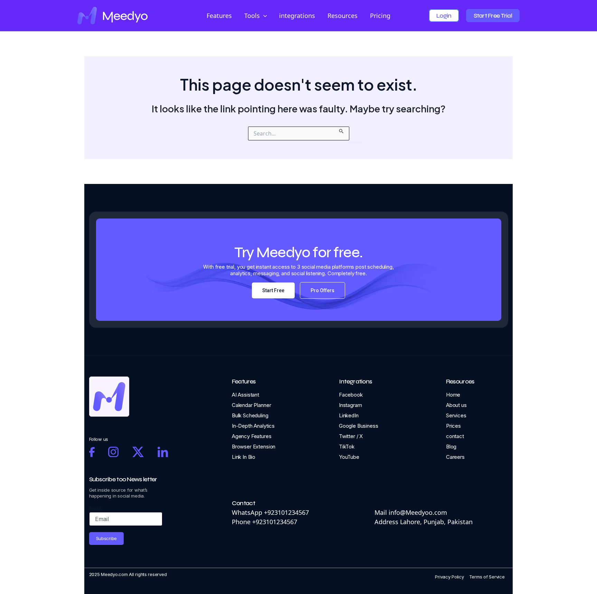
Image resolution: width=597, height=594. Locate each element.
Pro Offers (322, 290)
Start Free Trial (493, 15)
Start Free (273, 290)
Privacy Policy (449, 576)
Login (443, 15)
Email (95, 508)
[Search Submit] (341, 130)
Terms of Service (487, 576)
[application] (263, 16)
